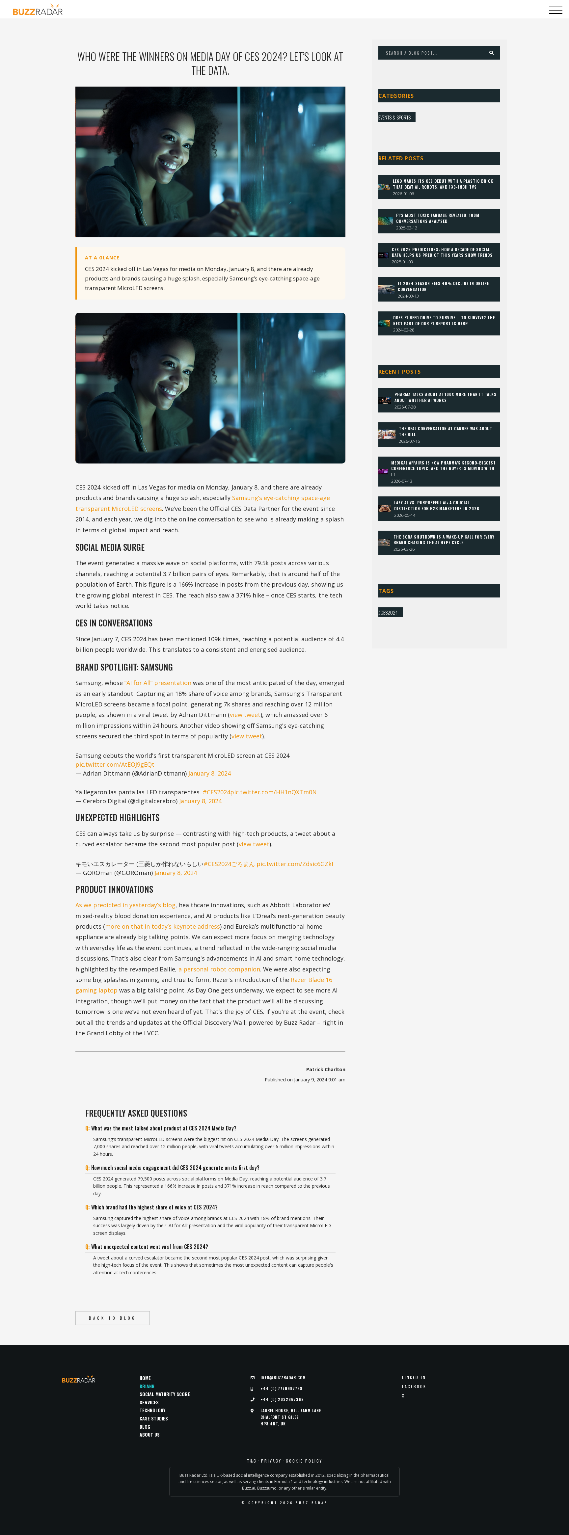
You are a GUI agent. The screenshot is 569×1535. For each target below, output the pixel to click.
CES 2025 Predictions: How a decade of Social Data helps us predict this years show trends (442, 252)
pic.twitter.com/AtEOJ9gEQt (114, 764)
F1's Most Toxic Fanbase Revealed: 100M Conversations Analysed (437, 218)
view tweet (245, 715)
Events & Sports (394, 117)
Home (145, 1377)
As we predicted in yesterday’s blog (125, 905)
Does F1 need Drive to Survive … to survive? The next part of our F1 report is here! (444, 320)
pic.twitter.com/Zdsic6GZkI (295, 864)
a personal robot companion (219, 969)
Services (149, 1402)
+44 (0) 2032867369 (282, 1399)
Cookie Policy (304, 1461)
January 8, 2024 (209, 773)
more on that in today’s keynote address (162, 926)
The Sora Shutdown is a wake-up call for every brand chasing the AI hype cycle (444, 539)
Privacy (271, 1461)
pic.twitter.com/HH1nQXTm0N (273, 792)
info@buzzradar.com (283, 1377)
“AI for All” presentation (157, 683)
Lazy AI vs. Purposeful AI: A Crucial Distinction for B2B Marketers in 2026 (436, 505)
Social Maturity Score (165, 1393)
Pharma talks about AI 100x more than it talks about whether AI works (445, 397)
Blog (145, 1426)
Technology (152, 1410)
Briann (147, 1386)
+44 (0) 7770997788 (281, 1388)
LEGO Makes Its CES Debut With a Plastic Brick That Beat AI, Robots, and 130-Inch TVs (443, 184)
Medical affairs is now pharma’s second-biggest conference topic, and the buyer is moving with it (443, 468)
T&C (252, 1461)
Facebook (414, 1387)
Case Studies (154, 1418)
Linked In (414, 1377)
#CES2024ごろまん (229, 864)
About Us (150, 1434)
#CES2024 (216, 792)
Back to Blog (112, 1318)
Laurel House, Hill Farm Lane (290, 1417)
